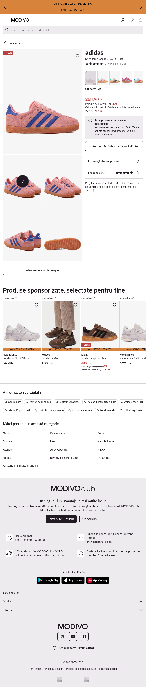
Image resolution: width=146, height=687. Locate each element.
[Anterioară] (5, 7)
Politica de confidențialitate (81, 668)
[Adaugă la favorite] (77, 55)
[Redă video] (23, 181)
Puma (101, 433)
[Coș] (140, 20)
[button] (42, 101)
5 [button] (105, 63)
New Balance (105, 441)
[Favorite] (131, 20)
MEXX (101, 449)
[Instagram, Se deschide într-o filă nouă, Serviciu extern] (61, 636)
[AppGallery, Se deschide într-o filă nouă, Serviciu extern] (97, 580)
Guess (7, 433)
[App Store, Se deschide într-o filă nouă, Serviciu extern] (73, 580)
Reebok (7, 449)
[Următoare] (141, 7)
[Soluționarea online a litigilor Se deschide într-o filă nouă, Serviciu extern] (86, 679)
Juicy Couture (58, 449)
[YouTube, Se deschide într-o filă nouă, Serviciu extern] (73, 636)
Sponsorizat (8, 298)
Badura (7, 441)
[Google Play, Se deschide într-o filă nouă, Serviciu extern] (48, 580)
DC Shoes (103, 457)
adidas (94, 52)
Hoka (53, 441)
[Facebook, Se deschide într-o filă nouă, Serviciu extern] (84, 636)
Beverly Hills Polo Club (64, 457)
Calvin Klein (57, 433)
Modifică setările (54, 668)
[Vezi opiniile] (138, 173)
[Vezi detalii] (138, 161)
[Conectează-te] (123, 20)
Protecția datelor (108, 668)
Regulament (35, 668)
